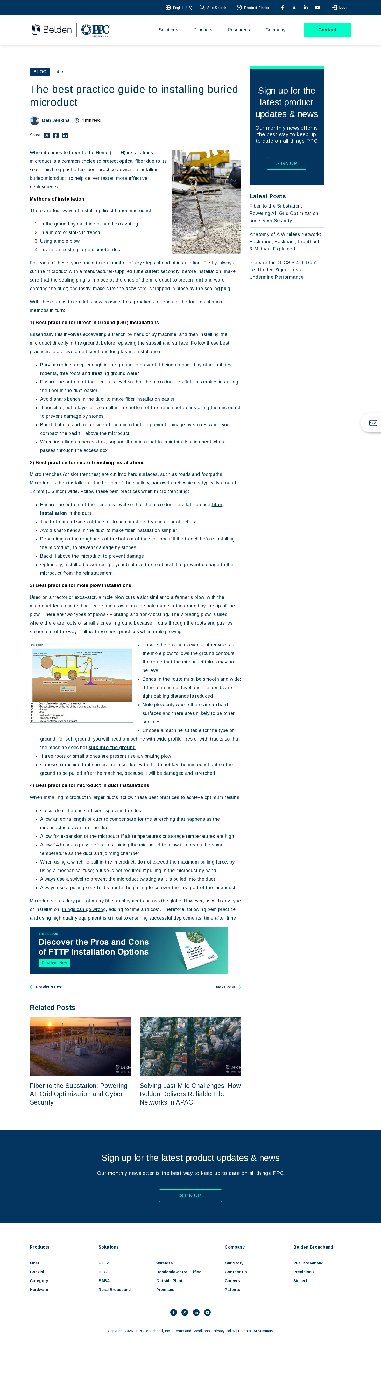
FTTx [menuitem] (103, 1263)
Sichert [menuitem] (300, 1280)
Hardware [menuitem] (39, 1289)
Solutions (108, 1247)
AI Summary (263, 1331)
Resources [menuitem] (239, 29)
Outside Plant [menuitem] (169, 1280)
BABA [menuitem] (104, 1280)
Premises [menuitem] (165, 1289)
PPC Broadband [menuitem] (308, 1263)
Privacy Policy (224, 1331)
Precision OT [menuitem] (306, 1272)
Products (40, 1247)
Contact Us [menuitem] (236, 1272)
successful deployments (175, 918)
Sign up (286, 163)
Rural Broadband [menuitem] (114, 1289)
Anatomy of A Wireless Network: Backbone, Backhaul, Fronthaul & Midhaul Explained (285, 241)
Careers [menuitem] (232, 1280)
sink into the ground (112, 747)
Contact (327, 29)
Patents (244, 1331)
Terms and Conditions (192, 1331)
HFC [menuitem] (102, 1272)
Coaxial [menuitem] (37, 1272)
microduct (40, 161)
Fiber (59, 71)
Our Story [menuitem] (234, 1263)
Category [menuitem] (39, 1280)
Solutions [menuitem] (168, 29)
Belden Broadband (313, 1247)
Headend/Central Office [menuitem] (178, 1272)
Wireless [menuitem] (164, 1263)
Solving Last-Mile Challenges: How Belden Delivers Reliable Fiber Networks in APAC (190, 1094)
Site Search (217, 7)
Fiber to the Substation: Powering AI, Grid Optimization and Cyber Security (79, 1094)
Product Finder (256, 7)
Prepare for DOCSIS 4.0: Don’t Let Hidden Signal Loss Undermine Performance (284, 270)
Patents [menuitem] (232, 1289)
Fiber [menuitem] (34, 1263)
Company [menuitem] (275, 29)
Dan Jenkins (56, 120)
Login (344, 7)
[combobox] (179, 7)
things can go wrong (84, 909)
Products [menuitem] (203, 29)
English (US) (182, 8)
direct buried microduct (126, 210)
